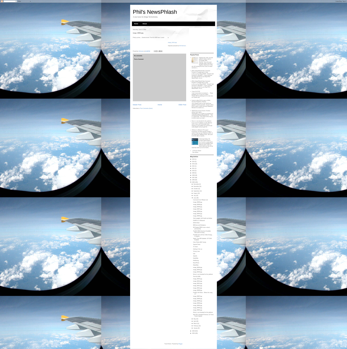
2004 (193, 331)
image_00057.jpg (197, 209)
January (196, 328)
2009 (193, 173)
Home (136, 24)
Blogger (180, 343)
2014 (193, 161)
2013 (193, 163)
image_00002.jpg (197, 305)
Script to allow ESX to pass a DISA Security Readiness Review (201, 101)
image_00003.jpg (197, 307)
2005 (193, 182)
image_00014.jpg (197, 281)
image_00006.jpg (197, 301)
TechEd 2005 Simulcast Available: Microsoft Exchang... (202, 231)
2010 (193, 170)
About (145, 24)
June (195, 198)
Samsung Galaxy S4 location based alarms (205, 139)
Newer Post (137, 105)
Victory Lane (196, 251)
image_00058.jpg (197, 204)
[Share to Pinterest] (161, 51)
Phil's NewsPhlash (155, 12)
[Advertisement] (201, 40)
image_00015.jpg (197, 278)
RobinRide (195, 265)
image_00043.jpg (197, 269)
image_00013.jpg (197, 283)
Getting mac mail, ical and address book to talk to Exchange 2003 (206, 59)
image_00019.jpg (197, 272)
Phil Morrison (182, 45)
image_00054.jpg (197, 213)
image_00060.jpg (197, 202)
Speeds (195, 256)
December (196, 184)
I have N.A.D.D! (196, 91)
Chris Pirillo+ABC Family (199, 242)
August (196, 193)
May (195, 319)
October (196, 188)
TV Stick (195, 246)
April (195, 321)
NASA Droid (196, 222)
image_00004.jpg (197, 303)
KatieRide (195, 258)
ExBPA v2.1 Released (199, 220)
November (196, 186)
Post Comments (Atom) (146, 108)
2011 (193, 168)
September (197, 191)
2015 (193, 159)
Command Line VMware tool (200, 200)
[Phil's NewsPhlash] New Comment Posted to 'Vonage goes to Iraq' (201, 71)
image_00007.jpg (197, 296)
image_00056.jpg (197, 211)
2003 (193, 333)
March (195, 323)
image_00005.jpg (197, 298)
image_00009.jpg (197, 290)
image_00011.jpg (197, 288)
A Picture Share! (197, 150)
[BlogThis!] (156, 51)
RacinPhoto (196, 262)
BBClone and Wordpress (199, 225)
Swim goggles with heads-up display (202, 218)
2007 (193, 177)
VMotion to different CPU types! (200, 130)
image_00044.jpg (197, 267)
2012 (193, 166)
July (195, 195)
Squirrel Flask (196, 244)
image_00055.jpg (197, 216)
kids (194, 253)
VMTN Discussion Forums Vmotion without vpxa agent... (201, 111)
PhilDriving (196, 260)
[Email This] (155, 51)
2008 (193, 175)
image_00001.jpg (172, 42)
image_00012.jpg (197, 285)
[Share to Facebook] (160, 51)
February (196, 325)
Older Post (182, 105)
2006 (193, 179)
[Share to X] (158, 51)
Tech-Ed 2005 (196, 276)
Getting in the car (197, 249)
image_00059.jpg (197, 206)
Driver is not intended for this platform (201, 121)
